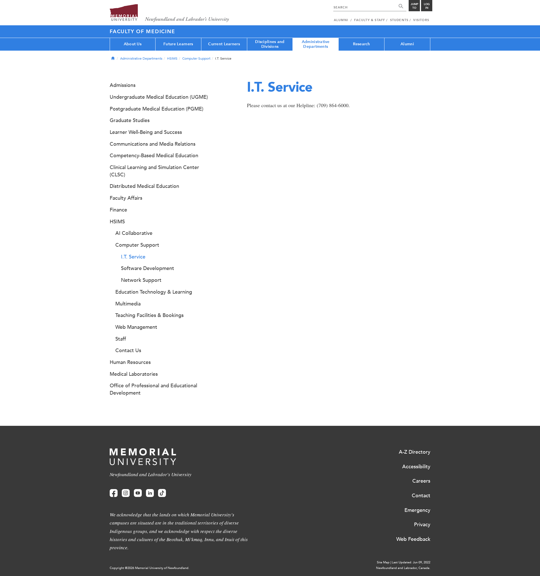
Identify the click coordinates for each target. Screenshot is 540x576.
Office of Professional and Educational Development (153, 389)
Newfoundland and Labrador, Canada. (403, 568)
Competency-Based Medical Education (154, 155)
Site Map (383, 562)
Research (361, 44)
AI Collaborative (133, 233)
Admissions (123, 85)
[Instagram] (126, 493)
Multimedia (128, 304)
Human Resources (130, 362)
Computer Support (196, 58)
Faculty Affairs (126, 198)
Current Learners (224, 44)
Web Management (136, 327)
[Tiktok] (162, 493)
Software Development (147, 268)
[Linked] (150, 493)
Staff (120, 339)
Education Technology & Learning (153, 292)
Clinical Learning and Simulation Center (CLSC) (154, 171)
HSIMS (172, 58)
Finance (118, 210)
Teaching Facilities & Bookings (149, 315)
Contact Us (128, 350)
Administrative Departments (316, 44)
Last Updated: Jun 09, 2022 (411, 562)
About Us (132, 44)
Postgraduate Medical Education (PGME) (156, 109)
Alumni (407, 44)
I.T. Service (133, 257)
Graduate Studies (130, 120)
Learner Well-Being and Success (146, 132)
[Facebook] (114, 493)
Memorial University (169, 13)
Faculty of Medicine (142, 31)
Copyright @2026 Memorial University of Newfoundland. (149, 568)
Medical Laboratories (134, 374)
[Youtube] (138, 493)
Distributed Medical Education (144, 186)
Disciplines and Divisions (269, 44)
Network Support (141, 280)
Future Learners (178, 44)
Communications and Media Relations (152, 144)
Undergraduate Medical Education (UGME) (159, 97)
